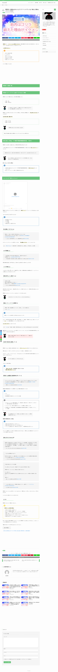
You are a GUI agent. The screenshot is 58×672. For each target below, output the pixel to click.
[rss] (54, 0)
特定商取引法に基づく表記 (47, 41)
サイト (5, 655)
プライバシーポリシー (46, 39)
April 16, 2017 (18, 285)
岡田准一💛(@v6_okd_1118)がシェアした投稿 (15, 208)
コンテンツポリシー (46, 37)
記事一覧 (44, 43)
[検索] (55, 0)
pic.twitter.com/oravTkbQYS (19, 457)
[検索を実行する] (55, 9)
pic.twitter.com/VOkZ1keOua (9, 485)
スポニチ (8, 309)
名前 (5, 648)
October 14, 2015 (31, 258)
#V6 (26, 235)
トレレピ (4, 2)
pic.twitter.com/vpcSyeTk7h (21, 283)
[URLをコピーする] (1, 341)
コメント (5, 636)
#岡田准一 (28, 235)
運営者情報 (44, 45)
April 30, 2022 (24, 448)
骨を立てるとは (8, 245)
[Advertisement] (21, 73)
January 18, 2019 (15, 487)
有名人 (4, 12)
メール (5, 652)
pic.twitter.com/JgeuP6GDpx (9, 383)
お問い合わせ (45, 35)
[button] (5, 37)
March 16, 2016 (26, 238)
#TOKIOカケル (22, 235)
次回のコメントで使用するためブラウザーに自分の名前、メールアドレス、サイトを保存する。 (18, 659)
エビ (6, 327)
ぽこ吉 (7, 575)
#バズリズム (32, 484)
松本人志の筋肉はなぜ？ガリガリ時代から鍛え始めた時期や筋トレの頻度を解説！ (17, 530)
